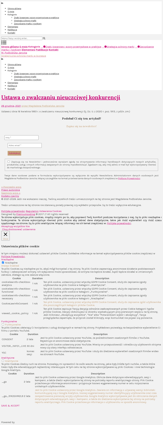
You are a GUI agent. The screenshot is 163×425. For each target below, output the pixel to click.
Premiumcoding (25, 214)
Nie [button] (28, 226)
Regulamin (32, 211)
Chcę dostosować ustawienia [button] (18, 229)
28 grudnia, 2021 (11, 105)
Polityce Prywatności (129, 178)
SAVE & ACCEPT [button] (10, 405)
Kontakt (11, 33)
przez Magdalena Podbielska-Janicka (42, 105)
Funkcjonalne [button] (9, 321)
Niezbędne (11, 262)
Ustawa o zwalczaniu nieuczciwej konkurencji (60, 97)
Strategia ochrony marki (25, 20)
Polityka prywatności (13, 211)
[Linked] (81, 2)
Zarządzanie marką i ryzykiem (28, 23)
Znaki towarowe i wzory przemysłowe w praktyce (36, 17)
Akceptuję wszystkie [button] (13, 226)
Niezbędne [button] (7, 259)
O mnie (11, 11)
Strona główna (14, 8)
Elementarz (13, 27)
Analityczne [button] (7, 357)
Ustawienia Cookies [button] (50, 211)
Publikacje (12, 30)
